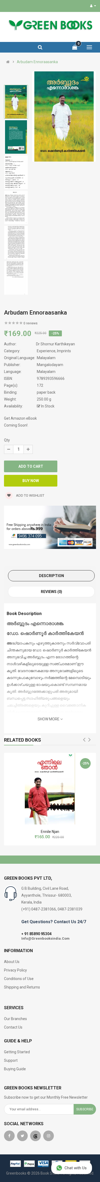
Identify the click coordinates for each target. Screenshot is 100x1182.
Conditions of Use (19, 979)
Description (51, 576)
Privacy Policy (15, 970)
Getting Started (17, 1052)
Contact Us (13, 1027)
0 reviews (30, 323)
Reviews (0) (51, 592)
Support (11, 1060)
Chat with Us (76, 1168)
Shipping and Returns (22, 987)
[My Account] (93, 6)
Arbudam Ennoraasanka (37, 62)
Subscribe (84, 1109)
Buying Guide (15, 1069)
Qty (7, 440)
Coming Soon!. (16, 425)
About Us (11, 962)
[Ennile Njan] (50, 788)
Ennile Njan (50, 831)
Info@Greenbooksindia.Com (45, 938)
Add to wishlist (29, 495)
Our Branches (15, 1019)
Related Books (22, 740)
